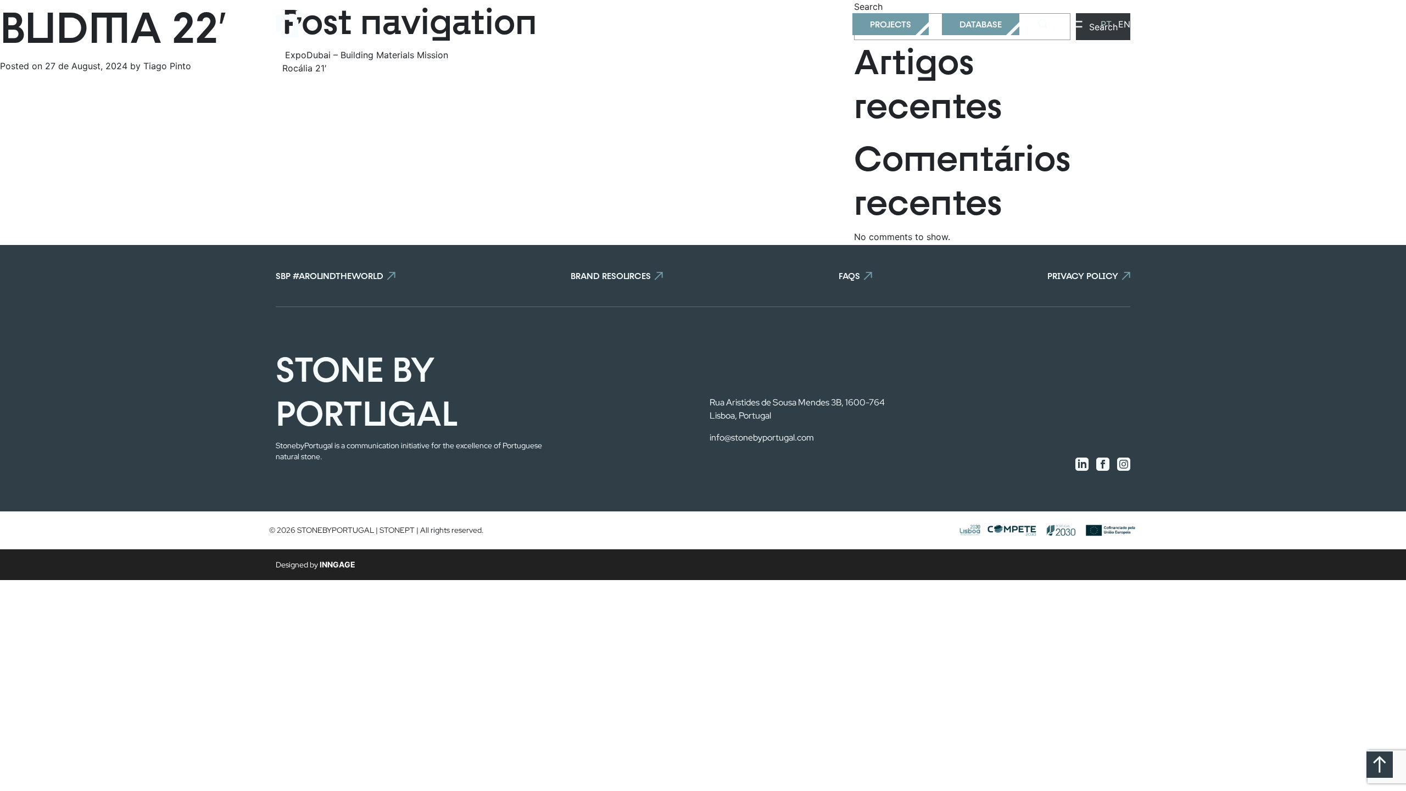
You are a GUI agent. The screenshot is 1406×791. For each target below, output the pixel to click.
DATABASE (980, 24)
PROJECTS (890, 24)
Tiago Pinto (166, 65)
